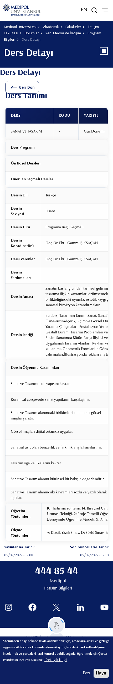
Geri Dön (27, 87)
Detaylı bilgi (55, 660)
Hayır (101, 673)
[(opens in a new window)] (8, 607)
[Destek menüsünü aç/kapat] (56, 625)
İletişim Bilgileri (58, 588)
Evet (86, 673)
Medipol (58, 581)
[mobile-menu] (104, 10)
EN (84, 10)
